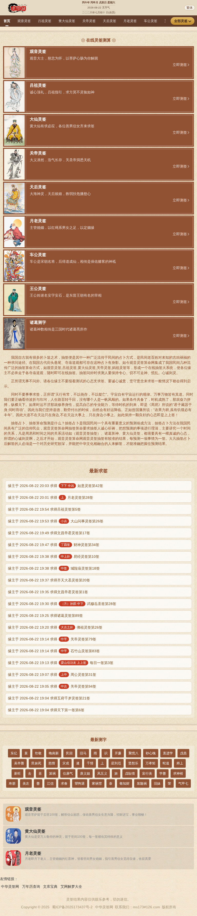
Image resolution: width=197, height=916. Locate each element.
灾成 (65, 763)
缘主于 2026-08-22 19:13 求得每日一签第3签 (60, 663)
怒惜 (51, 763)
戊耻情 (130, 773)
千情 (90, 763)
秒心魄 (151, 753)
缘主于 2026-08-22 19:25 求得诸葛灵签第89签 (45, 615)
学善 (162, 773)
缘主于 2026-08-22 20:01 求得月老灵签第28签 (50, 497)
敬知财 (125, 783)
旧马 (83, 753)
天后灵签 (109, 21)
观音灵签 (24, 21)
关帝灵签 (89, 21)
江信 (50, 783)
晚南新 (54, 753)
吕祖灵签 (44, 21)
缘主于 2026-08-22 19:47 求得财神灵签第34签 (53, 545)
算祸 (52, 773)
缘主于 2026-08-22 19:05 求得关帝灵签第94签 (52, 686)
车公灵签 (150, 21)
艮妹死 (36, 763)
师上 (179, 763)
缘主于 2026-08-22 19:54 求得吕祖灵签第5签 (44, 509)
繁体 (189, 7)
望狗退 (80, 783)
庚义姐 (85, 773)
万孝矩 (150, 763)
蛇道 (166, 763)
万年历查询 (31, 886)
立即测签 (180, 65)
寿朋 (12, 783)
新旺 (17, 773)
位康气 (68, 773)
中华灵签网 (10, 886)
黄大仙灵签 (66, 21)
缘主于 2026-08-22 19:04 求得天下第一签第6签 (46, 710)
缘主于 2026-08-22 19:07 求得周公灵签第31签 (52, 675)
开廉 (118, 753)
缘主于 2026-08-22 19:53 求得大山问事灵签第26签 (55, 521)
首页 (7, 21)
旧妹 (157, 783)
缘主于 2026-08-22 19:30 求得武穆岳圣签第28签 (62, 604)
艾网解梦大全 (71, 886)
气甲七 (183, 783)
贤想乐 (133, 763)
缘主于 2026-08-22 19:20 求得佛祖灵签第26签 (55, 627)
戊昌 (183, 753)
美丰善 (19, 763)
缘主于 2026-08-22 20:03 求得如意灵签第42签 (55, 486)
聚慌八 (134, 753)
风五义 (102, 773)
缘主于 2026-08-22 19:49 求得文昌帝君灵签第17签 (49, 533)
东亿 (14, 753)
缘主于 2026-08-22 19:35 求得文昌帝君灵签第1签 (48, 592)
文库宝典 (50, 886)
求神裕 (178, 773)
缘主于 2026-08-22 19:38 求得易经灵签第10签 (53, 556)
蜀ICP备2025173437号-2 (72, 907)
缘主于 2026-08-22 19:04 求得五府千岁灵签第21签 (49, 698)
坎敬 (38, 753)
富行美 (147, 773)
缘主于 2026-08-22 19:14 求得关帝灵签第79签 (52, 639)
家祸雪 (97, 783)
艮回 (69, 753)
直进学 (168, 753)
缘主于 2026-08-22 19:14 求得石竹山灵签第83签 (54, 651)
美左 (26, 783)
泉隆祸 (142, 783)
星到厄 (116, 763)
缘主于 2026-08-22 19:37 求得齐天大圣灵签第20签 (49, 580)
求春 (64, 783)
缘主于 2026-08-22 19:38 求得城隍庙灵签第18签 (54, 568)
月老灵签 (130, 21)
